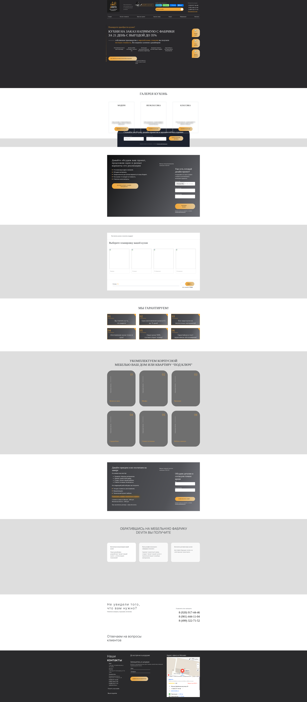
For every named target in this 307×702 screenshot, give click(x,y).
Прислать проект (141, 16)
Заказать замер (156, 16)
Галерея (110, 16)
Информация (183, 16)
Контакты (197, 16)
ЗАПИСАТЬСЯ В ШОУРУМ (139, 678)
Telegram (127, 139)
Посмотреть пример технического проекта (125, 496)
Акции (170, 16)
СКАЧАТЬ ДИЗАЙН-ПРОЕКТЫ (176, 138)
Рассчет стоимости (124, 16)
